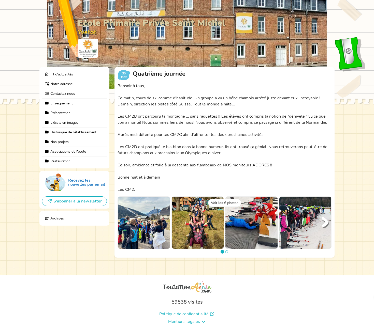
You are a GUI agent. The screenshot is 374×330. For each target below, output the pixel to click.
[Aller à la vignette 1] (222, 251)
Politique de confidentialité (184, 314)
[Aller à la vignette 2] (226, 251)
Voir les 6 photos (224, 202)
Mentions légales (184, 321)
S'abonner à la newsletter (77, 201)
